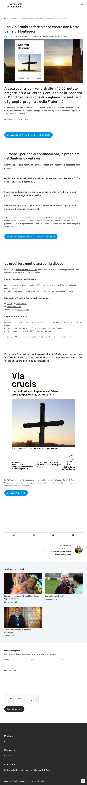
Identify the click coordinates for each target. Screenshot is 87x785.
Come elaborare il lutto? (54, 596)
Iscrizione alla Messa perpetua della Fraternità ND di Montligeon (29, 770)
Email (33, 659)
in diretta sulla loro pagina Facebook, (58, 291)
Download (8, 756)
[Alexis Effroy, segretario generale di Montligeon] (23, 617)
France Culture (23, 309)
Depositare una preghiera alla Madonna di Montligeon (31, 236)
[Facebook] (14, 535)
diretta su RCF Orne (59, 285)
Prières (51, 36)
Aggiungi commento (12, 670)
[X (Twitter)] (34, 535)
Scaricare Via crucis (16, 493)
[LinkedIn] (73, 535)
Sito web (61, 659)
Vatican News (21, 304)
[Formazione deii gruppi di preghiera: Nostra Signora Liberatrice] (23, 583)
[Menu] (82, 5)
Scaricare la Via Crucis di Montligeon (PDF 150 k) (28, 135)
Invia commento (14, 709)
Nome (7, 659)
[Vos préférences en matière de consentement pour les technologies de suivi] (83, 781)
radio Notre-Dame (14, 306)
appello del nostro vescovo (26, 270)
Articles (27, 36)
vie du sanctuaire (61, 36)
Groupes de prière (43, 36)
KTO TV (9, 304)
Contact (7, 741)
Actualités (20, 36)
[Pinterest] (53, 535)
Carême (33, 36)
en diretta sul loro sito (43, 331)
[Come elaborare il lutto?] (64, 583)
